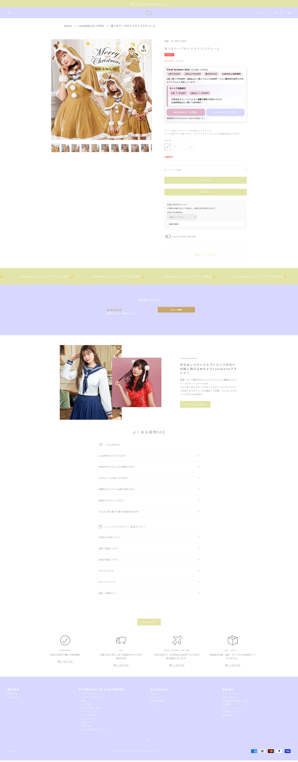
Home (68, 26)
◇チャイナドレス (87, 711)
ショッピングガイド (232, 693)
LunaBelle (12, 697)
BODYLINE (12, 693)
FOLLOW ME (149, 622)
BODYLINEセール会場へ (186, 112)
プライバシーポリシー (233, 707)
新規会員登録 (157, 700)
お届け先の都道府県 (174, 212)
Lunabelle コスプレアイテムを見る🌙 (94, 276)
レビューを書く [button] (176, 309)
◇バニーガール (86, 715)
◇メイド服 (84, 704)
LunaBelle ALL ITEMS (91, 26)
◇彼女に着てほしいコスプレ (93, 729)
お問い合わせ (228, 697)
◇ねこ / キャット (87, 718)
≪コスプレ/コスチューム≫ (92, 693)
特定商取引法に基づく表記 (235, 700)
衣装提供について (230, 711)
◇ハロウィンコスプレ (90, 697)
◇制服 (82, 700)
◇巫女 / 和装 (85, 725)
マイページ (156, 697)
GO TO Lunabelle (195, 404)
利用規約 (226, 704)
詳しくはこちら (65, 661)
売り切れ (205, 192)
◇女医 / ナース (86, 722)
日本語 (262, 12)
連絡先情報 (227, 715)
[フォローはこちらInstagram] (149, 740)
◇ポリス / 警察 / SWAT (90, 707)
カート (154, 704)
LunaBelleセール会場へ (225, 112)
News (153, 693)
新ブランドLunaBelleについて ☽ (149, 3)
